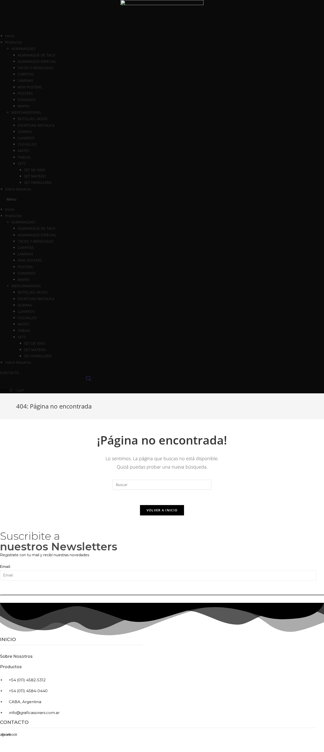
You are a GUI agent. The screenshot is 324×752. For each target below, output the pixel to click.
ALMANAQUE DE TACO (36, 55)
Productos (11, 666)
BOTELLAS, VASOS (33, 118)
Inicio (9, 35)
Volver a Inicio (162, 510)
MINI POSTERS (30, 87)
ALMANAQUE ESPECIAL (37, 61)
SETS (22, 163)
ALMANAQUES (23, 48)
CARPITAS (26, 74)
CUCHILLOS (27, 144)
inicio (8, 639)
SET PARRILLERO (38, 182)
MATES (23, 150)
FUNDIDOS (27, 99)
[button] (162, 199)
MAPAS (24, 106)
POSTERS (25, 93)
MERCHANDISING (26, 112)
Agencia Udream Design (298, 750)
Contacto (14, 722)
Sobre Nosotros (18, 189)
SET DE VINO (34, 169)
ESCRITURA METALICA (36, 125)
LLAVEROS (26, 138)
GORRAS (25, 131)
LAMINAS (25, 80)
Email (5, 566)
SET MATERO (35, 176)
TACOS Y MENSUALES (36, 67)
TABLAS (24, 157)
